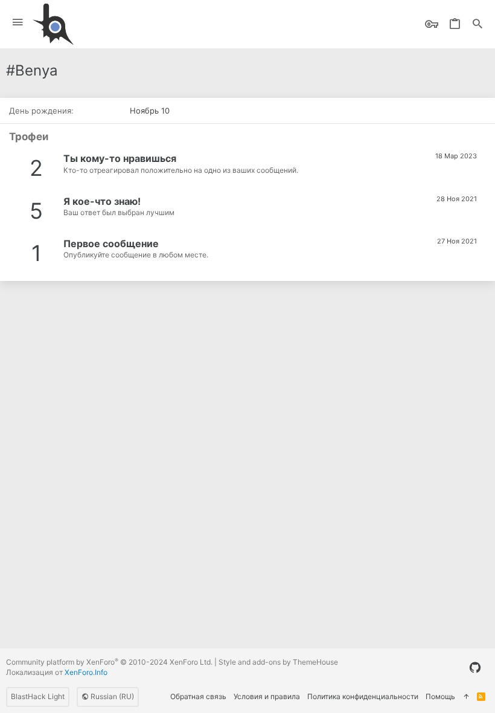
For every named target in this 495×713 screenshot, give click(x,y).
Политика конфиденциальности (362, 696)
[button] (18, 22)
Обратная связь (198, 696)
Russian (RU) (111, 696)
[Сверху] (466, 697)
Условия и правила (267, 696)
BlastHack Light (38, 696)
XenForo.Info (86, 672)
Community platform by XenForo (109, 661)
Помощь (440, 696)
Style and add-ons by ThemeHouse (278, 661)
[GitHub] (475, 667)
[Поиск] (477, 24)
